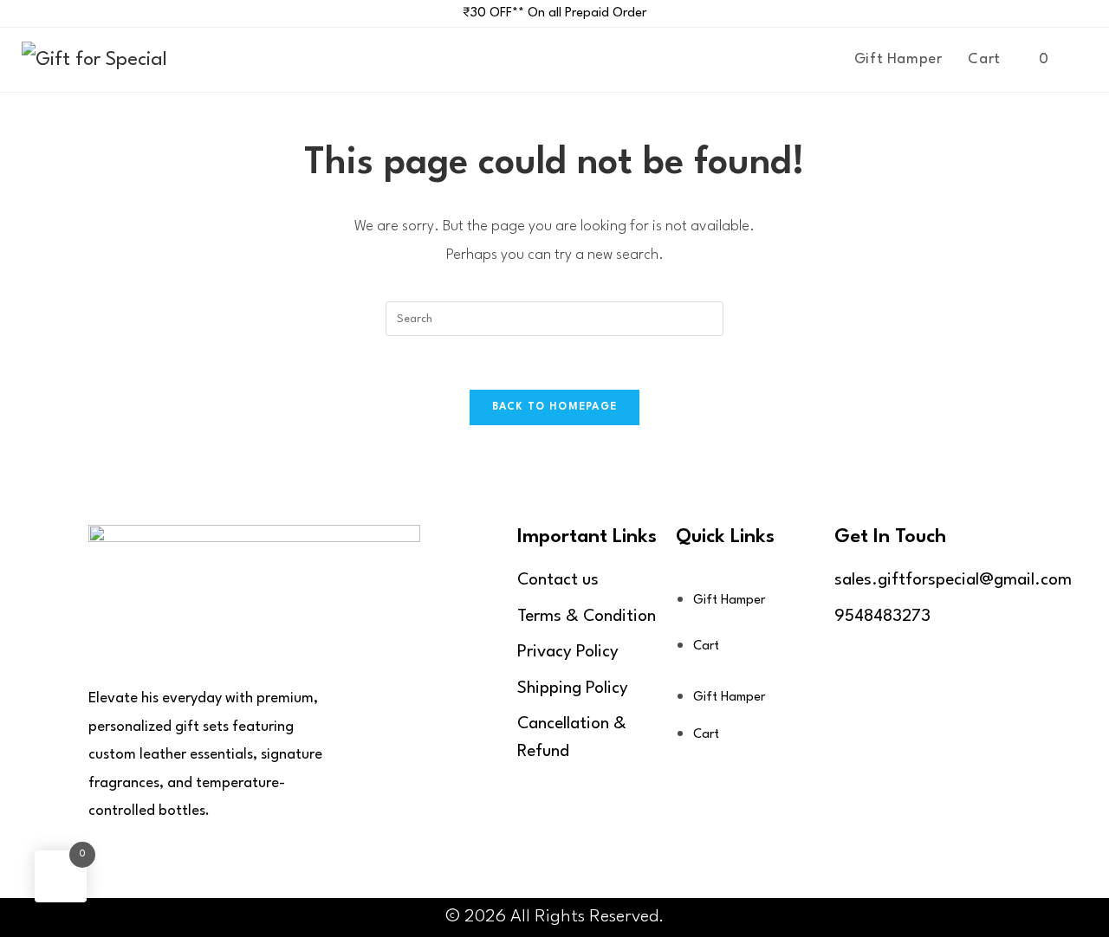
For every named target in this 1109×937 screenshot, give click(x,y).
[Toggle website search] (1081, 60)
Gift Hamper (729, 600)
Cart (706, 646)
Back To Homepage (555, 407)
